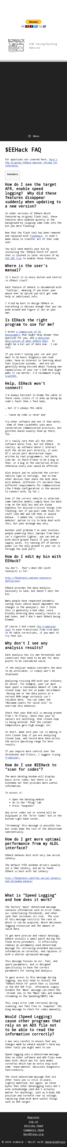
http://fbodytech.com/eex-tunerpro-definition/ (28, 579)
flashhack (36, 235)
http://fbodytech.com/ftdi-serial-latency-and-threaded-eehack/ (33, 879)
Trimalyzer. (12, 757)
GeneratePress (55, 1142)
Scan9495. (11, 376)
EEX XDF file (13, 258)
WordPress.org (34, 1134)
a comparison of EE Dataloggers (23, 333)
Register (33, 1117)
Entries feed (33, 1125)
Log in (33, 1121)
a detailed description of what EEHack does (27, 339)
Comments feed (34, 1130)
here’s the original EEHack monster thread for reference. (31, 162)
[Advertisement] (33, 95)
